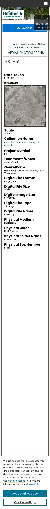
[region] (25, 482)
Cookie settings (16, 480)
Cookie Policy (33, 484)
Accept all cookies (25, 493)
